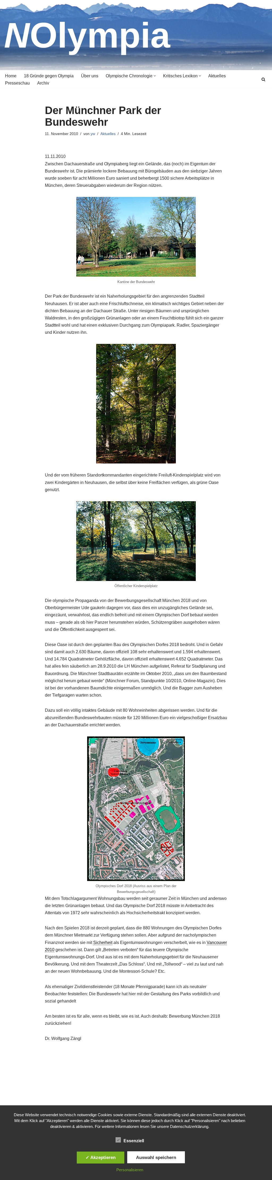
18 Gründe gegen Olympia (49, 76)
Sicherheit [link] (102, 942)
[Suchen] (263, 79)
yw (93, 134)
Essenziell (134, 1141)
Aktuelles (217, 76)
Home (10, 76)
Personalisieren (129, 1170)
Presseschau (17, 83)
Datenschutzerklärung (189, 1126)
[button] (155, 76)
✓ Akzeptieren (101, 1157)
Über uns (89, 76)
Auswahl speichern (156, 1157)
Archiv (43, 83)
